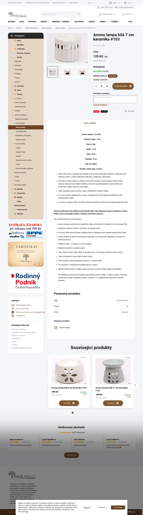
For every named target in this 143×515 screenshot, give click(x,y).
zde (26, 512)
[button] (72, 412)
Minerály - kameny (23, 53)
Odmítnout (102, 507)
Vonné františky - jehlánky (24, 168)
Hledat (78, 14)
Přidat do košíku (121, 86)
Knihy (19, 201)
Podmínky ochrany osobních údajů (37, 3)
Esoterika (20, 86)
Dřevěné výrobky (20, 172)
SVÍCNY (17, 111)
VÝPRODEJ (21, 49)
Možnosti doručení (100, 79)
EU (127, 306)
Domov (19, 98)
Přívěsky (18, 74)
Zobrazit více (71, 455)
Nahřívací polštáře (21, 119)
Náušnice (18, 65)
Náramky (18, 61)
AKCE (19, 41)
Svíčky (17, 177)
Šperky (19, 57)
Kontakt (14, 345)
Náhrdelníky (19, 70)
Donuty (17, 82)
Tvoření (19, 94)
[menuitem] (12, 21)
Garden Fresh (20, 152)
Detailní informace (100, 105)
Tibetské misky (20, 140)
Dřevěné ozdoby (20, 107)
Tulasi (18, 164)
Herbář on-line (22, 210)
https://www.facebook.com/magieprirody (30, 312)
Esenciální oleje (21, 131)
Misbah (18, 156)
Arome (18, 148)
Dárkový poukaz (19, 205)
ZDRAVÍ (19, 197)
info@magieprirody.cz (23, 305)
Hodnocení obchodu (71, 427)
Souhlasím (119, 507)
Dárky (19, 90)
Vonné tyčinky (20, 144)
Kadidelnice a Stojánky (23, 135)
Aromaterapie (20, 123)
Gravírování (21, 193)
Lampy (17, 181)
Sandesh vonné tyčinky (24, 160)
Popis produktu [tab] (90, 123)
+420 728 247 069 (22, 308)
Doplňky (20, 189)
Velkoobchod (73, 3)
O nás (14, 342)
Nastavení (86, 507)
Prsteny (17, 78)
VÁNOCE (20, 214)
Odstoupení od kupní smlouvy (22, 348)
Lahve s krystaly (20, 102)
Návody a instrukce (59, 3)
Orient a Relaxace (21, 115)
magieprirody (20, 316)
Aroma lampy (20, 127)
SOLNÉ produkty (20, 185)
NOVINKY (20, 45)
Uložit (97, 111)
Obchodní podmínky (15, 3)
